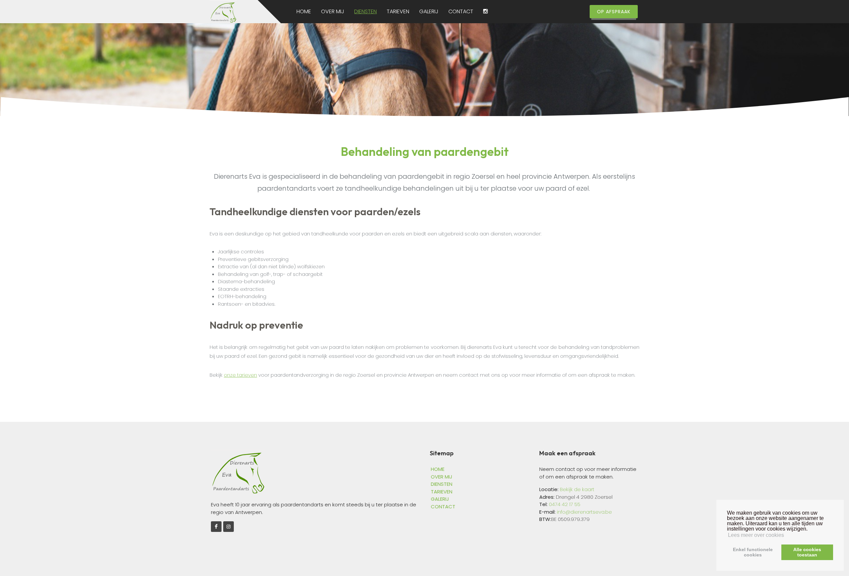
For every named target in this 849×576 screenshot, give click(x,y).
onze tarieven (240, 374)
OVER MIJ (332, 11)
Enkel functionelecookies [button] (753, 552)
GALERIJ (428, 11)
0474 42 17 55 (564, 504)
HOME (303, 11)
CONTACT (460, 11)
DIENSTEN (365, 11)
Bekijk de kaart (576, 489)
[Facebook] (216, 526)
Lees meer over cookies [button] (756, 535)
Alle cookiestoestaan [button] (807, 552)
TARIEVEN (398, 11)
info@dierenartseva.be (584, 511)
